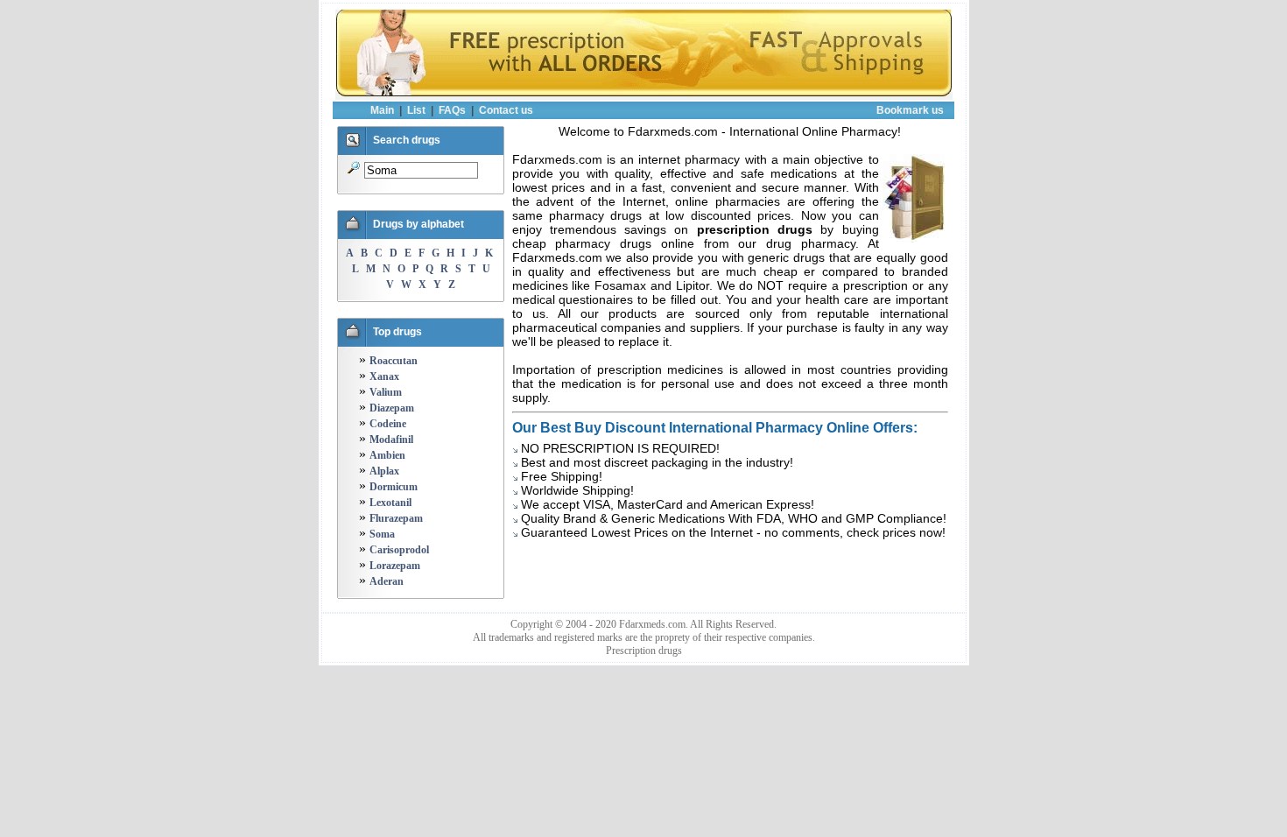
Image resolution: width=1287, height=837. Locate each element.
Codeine (387, 424)
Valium (385, 392)
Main (382, 110)
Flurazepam (396, 518)
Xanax (384, 376)
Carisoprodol (399, 550)
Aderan (386, 581)
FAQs (452, 110)
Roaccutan (393, 361)
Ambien (387, 455)
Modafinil (391, 439)
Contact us (506, 110)
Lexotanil (390, 502)
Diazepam (391, 408)
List (416, 110)
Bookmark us (910, 110)
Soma (382, 534)
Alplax (384, 471)
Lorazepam (394, 565)
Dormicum (393, 487)
